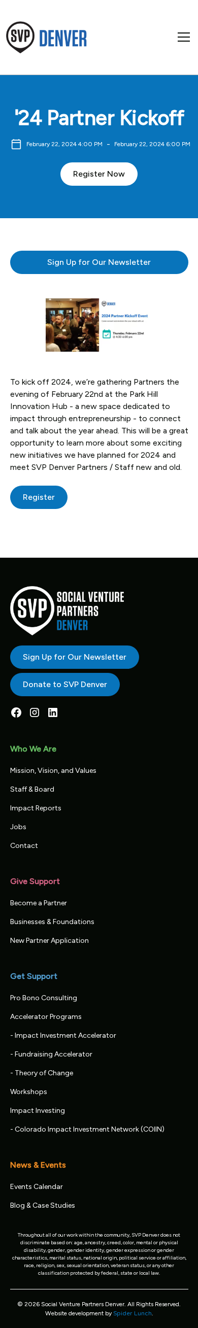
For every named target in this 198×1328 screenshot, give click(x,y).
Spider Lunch (132, 1313)
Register (39, 497)
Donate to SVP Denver (65, 684)
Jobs (18, 827)
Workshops (28, 1091)
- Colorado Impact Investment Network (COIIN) (87, 1129)
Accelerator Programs (46, 1016)
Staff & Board (32, 789)
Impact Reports (35, 808)
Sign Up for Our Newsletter (99, 262)
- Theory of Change (41, 1073)
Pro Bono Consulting (43, 998)
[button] (182, 37)
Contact (24, 845)
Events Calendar (36, 1186)
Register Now (99, 174)
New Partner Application (49, 940)
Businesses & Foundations (52, 921)
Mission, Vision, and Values (53, 770)
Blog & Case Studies (42, 1205)
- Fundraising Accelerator (51, 1054)
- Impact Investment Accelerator (63, 1035)
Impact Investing (37, 1110)
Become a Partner (38, 903)
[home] (46, 37)
